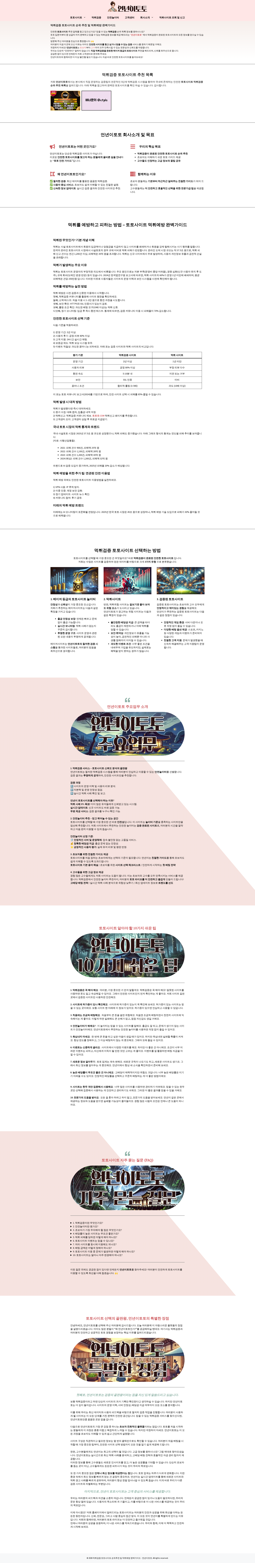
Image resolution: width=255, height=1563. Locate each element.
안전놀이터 (113, 17)
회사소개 (145, 17)
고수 (93, 47)
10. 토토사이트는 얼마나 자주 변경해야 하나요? (97, 1255)
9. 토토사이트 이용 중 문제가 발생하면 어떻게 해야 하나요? (104, 1251)
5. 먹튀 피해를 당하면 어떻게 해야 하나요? (95, 1237)
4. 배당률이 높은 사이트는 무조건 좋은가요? (96, 1233)
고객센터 (129, 17)
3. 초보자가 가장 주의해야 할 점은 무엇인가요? (97, 1230)
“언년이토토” (136, 34)
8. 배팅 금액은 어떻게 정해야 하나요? (92, 1247)
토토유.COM (98, 415)
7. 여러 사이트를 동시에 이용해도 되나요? (94, 1244)
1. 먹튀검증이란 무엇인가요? (88, 1222)
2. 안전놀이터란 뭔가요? (85, 1226)
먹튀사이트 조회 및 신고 (172, 17)
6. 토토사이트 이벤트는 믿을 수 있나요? (93, 1240)
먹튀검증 (96, 17)
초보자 (83, 47)
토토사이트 (76, 17)
